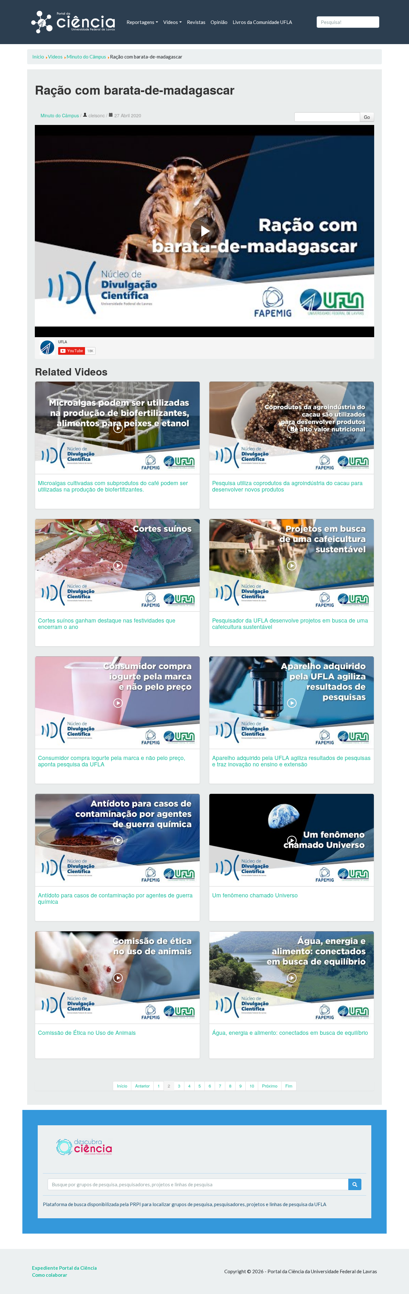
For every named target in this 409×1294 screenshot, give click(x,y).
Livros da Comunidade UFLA (262, 22)
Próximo (269, 1086)
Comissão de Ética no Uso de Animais (87, 1032)
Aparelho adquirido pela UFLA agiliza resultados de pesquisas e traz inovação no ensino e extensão (291, 761)
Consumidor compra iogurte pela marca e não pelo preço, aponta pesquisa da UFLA (111, 761)
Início (122, 1086)
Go (367, 117)
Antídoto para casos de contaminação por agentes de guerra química (115, 898)
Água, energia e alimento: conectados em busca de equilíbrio (290, 1032)
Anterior (142, 1086)
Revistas (196, 22)
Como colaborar (49, 1275)
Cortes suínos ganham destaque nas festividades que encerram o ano (106, 623)
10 (252, 1086)
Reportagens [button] (140, 22)
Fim (288, 1086)
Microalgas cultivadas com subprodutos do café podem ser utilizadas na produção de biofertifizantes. (113, 486)
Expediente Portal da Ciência (64, 1268)
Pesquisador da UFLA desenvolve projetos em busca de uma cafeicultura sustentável (290, 623)
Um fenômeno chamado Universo (255, 895)
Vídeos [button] (170, 22)
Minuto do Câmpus (60, 115)
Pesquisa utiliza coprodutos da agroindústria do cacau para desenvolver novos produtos (287, 486)
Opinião (219, 22)
